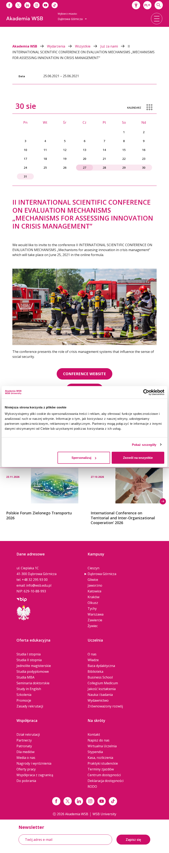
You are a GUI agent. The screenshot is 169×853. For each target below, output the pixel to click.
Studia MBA (25, 677)
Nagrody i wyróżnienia (33, 763)
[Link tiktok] (113, 801)
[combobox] (147, 5)
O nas (92, 654)
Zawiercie (95, 620)
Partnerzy (24, 740)
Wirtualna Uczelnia (102, 746)
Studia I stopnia (28, 654)
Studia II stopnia (29, 660)
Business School (100, 677)
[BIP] (21, 599)
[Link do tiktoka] (55, 5)
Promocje (23, 700)
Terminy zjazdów (101, 769)
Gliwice (93, 579)
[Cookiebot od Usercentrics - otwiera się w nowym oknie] (146, 392)
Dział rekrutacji (28, 734)
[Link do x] (18, 5)
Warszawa (95, 614)
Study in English (28, 689)
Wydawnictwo (98, 700)
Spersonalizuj (81, 457)
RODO (92, 786)
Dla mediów (25, 752)
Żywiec (93, 626)
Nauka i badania (100, 694)
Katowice (94, 591)
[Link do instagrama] (36, 5)
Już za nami (109, 46)
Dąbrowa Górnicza (102, 574)
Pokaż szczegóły (144, 444)
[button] (136, 5)
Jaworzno (95, 585)
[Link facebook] (56, 801)
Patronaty (24, 746)
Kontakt (94, 734)
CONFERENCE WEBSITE (84, 373)
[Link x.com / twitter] (67, 801)
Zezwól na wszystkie (138, 457)
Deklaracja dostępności (105, 780)
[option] (42, 494)
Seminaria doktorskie (32, 683)
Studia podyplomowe (32, 671)
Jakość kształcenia (102, 689)
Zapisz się (133, 839)
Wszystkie (83, 46)
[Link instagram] (90, 801)
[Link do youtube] (45, 5)
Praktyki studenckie (103, 763)
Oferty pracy (26, 769)
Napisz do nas (98, 740)
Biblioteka (95, 671)
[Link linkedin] (79, 801)
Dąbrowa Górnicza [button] (70, 19)
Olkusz (93, 602)
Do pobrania (26, 780)
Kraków (93, 597)
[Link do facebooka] (9, 5)
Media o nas (25, 757)
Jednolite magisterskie (33, 665)
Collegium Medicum (103, 683)
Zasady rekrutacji (29, 706)
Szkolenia (23, 694)
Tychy (92, 608)
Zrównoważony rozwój (105, 706)
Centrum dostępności (104, 775)
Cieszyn (93, 568)
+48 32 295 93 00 (35, 579)
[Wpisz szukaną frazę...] (159, 5)
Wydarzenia (56, 46)
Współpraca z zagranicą (34, 775)
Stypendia (95, 752)
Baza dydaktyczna (101, 665)
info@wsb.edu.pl (38, 585)
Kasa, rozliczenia (100, 757)
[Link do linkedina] (27, 5)
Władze (93, 660)
